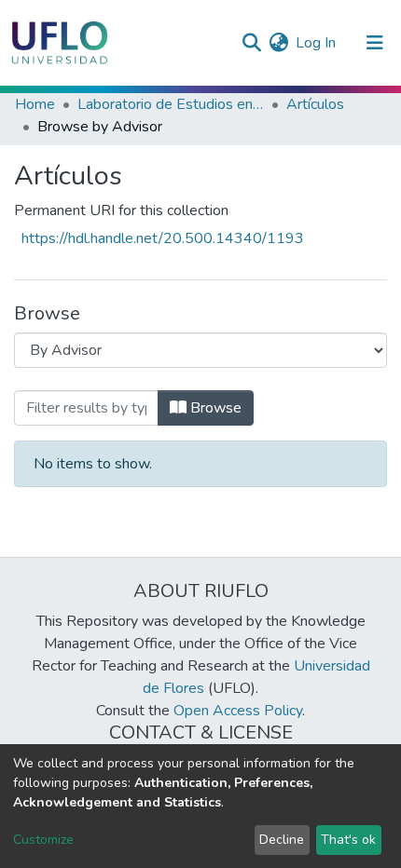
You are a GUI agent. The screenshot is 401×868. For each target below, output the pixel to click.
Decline (281, 839)
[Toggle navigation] (375, 42)
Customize (43, 839)
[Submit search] (251, 43)
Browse (214, 408)
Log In (317, 43)
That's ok (348, 839)
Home (35, 104)
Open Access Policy (237, 710)
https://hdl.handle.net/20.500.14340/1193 (162, 238)
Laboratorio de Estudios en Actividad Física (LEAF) (170, 104)
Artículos (315, 104)
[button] (278, 43)
